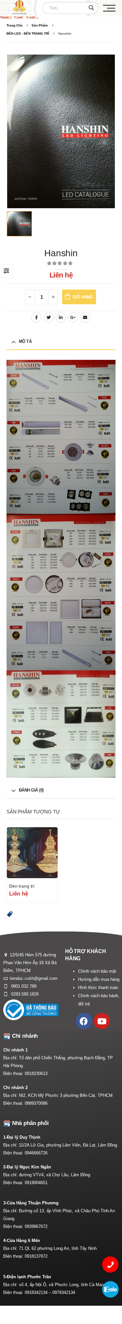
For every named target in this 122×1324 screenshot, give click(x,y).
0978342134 (63, 1292)
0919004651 (36, 1182)
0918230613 (36, 1073)
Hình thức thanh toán (98, 987)
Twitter (49, 317)
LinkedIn (61, 317)
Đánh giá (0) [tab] (31, 790)
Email (85, 317)
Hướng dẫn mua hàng (98, 979)
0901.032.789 (23, 986)
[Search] (91, 7)
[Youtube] (102, 1021)
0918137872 (36, 1256)
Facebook (36, 317)
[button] (10, 914)
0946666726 (36, 1152)
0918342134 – (38, 1292)
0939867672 (36, 1226)
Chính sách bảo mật (97, 971)
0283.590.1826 (24, 994)
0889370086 (36, 1103)
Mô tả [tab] (25, 341)
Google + (73, 317)
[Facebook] (84, 1021)
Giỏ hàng (83, 296)
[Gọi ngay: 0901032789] (110, 1264)
